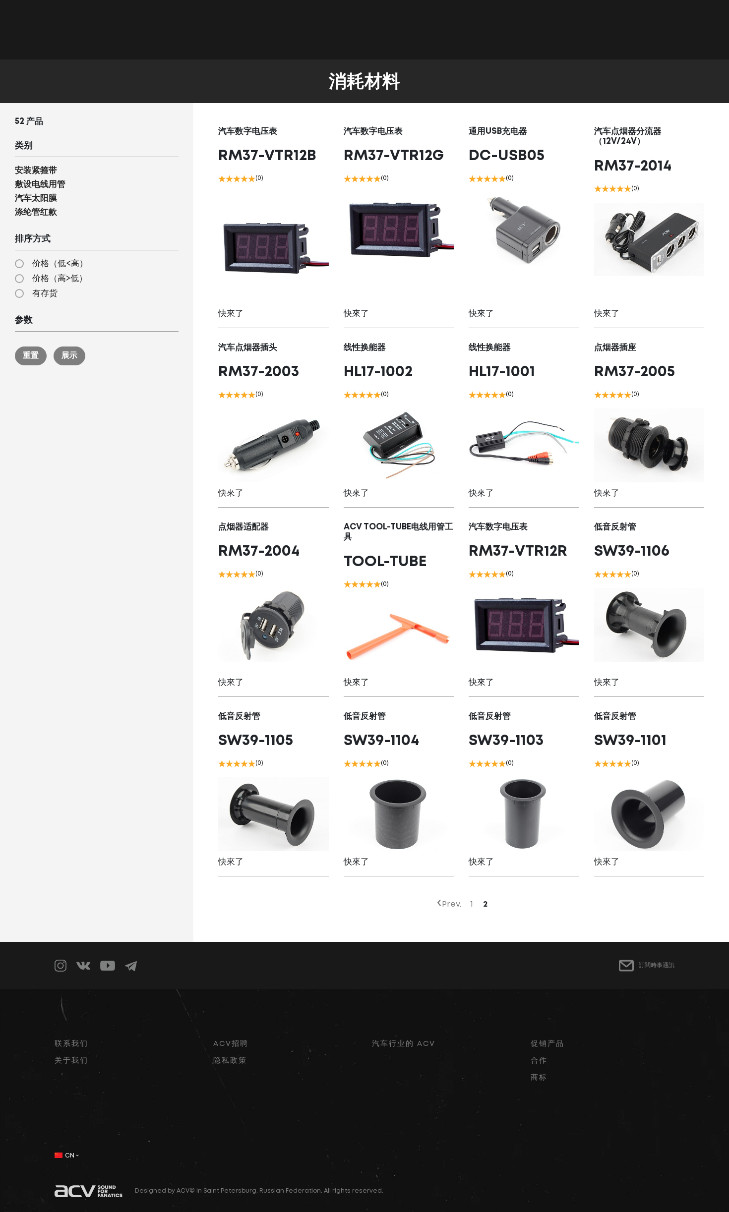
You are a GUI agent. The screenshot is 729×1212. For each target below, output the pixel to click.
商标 (539, 1077)
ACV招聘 (230, 1043)
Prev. (451, 904)
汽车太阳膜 (36, 198)
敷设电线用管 (40, 184)
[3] (237, 178)
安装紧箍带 (36, 170)
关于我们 (71, 1060)
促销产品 (547, 1043)
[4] (244, 178)
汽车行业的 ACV (403, 1043)
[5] (251, 178)
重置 (31, 355)
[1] (222, 178)
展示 (69, 355)
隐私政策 (230, 1060)
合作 (539, 1060)
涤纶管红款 (36, 212)
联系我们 (71, 1043)
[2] (229, 178)
